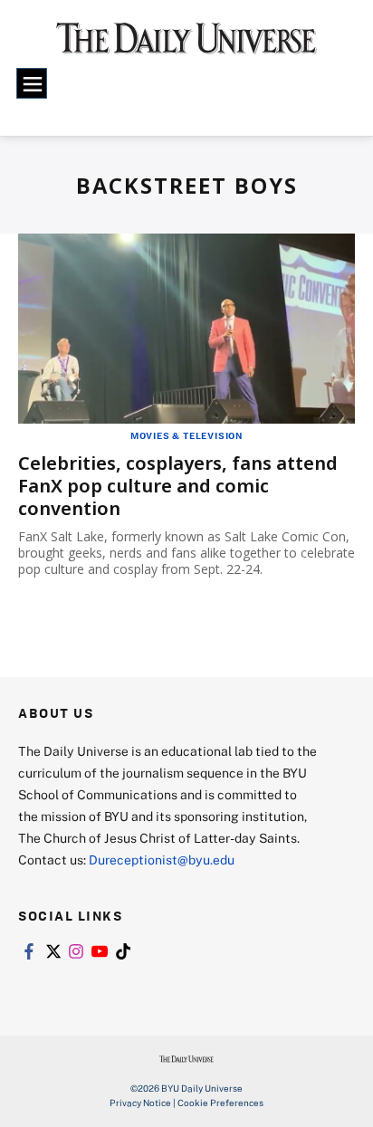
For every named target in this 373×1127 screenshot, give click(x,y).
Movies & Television (186, 435)
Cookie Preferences (220, 1102)
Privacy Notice (140, 1102)
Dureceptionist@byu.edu (161, 859)
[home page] (186, 45)
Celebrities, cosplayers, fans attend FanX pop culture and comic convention (178, 486)
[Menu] (31, 83)
